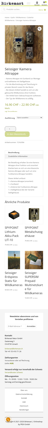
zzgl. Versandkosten (11, 111)
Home (7, 17)
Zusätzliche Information (18, 156)
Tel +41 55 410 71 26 (13, 351)
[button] (40, 29)
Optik (13, 17)
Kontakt (24, 398)
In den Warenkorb (16, 134)
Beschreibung (13, 152)
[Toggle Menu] (28, 3)
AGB (11, 363)
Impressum (24, 406)
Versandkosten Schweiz (14, 372)
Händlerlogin (24, 410)
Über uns (24, 390)
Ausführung (10, 118)
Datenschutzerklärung (24, 394)
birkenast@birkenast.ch (14, 348)
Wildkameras (21, 17)
